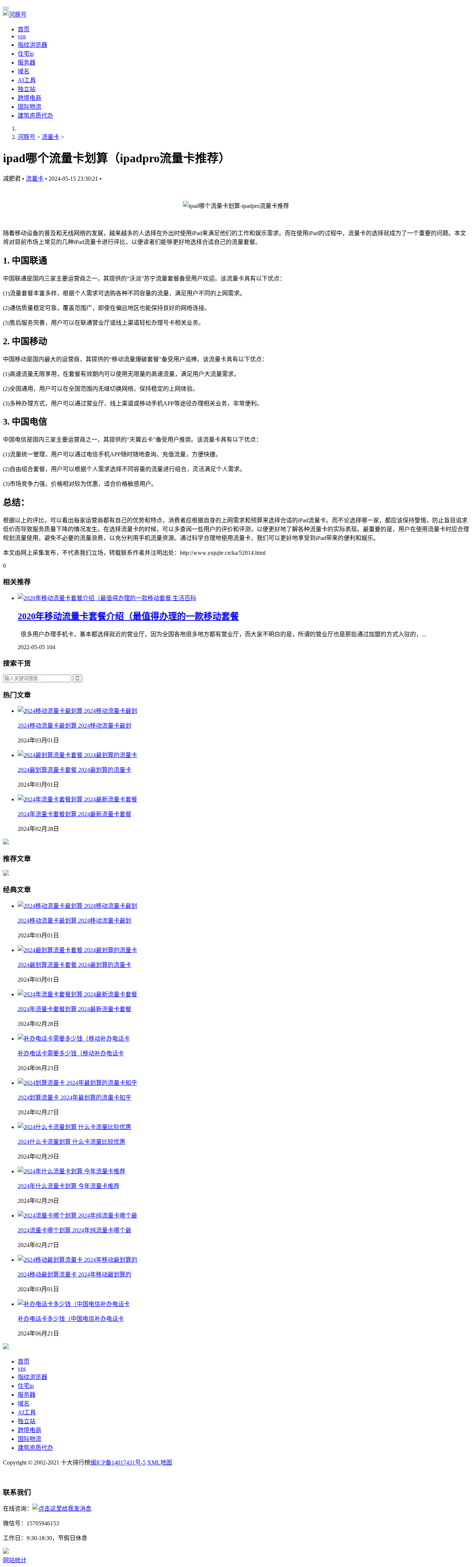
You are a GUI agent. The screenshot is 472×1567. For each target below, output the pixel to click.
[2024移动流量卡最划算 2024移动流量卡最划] (77, 906)
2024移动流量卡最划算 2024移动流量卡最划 (74, 725)
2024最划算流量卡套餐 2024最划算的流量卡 (74, 770)
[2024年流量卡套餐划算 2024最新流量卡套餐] (77, 799)
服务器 (26, 62)
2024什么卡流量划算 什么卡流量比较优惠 (71, 1142)
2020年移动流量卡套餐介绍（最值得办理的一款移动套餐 (128, 616)
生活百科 (184, 598)
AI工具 (27, 80)
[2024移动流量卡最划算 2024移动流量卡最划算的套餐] (77, 711)
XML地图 (159, 1462)
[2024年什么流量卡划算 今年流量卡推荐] (71, 1171)
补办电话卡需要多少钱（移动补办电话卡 (71, 1053)
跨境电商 (29, 98)
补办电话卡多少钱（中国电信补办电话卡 (71, 1319)
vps (22, 36)
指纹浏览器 (32, 45)
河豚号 (26, 137)
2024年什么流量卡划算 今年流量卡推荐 (68, 1186)
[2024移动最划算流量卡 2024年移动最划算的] (77, 1260)
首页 (24, 29)
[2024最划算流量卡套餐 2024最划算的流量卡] (77, 950)
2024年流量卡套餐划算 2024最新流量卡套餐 (74, 814)
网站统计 (15, 1560)
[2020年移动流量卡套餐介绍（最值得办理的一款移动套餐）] (95, 598)
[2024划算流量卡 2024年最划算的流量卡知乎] (77, 1083)
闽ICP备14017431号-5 (118, 1462)
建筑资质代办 (35, 115)
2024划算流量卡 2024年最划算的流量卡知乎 (74, 1097)
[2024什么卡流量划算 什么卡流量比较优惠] (74, 1127)
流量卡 (50, 137)
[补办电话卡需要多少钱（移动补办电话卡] (74, 1038)
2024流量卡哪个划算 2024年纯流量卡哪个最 (74, 1230)
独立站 (26, 89)
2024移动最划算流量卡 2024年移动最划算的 (74, 1274)
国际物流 (29, 107)
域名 (24, 71)
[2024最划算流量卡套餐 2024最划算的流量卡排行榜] (77, 755)
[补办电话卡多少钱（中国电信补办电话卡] (74, 1304)
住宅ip (26, 54)
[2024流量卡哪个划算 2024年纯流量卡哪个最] (77, 1215)
